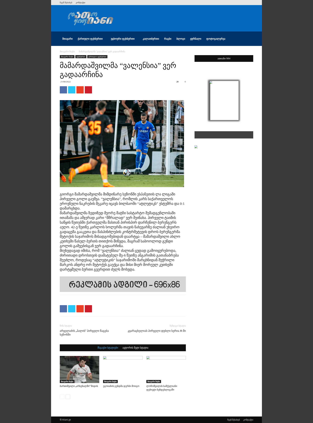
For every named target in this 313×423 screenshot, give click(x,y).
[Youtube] (250, 2)
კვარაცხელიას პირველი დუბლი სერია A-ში (157, 330)
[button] (249, 39)
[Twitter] (232, 2)
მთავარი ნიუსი (67, 51)
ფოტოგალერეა (215, 38)
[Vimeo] (238, 2)
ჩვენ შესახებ (66, 2)
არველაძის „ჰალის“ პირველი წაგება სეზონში (84, 332)
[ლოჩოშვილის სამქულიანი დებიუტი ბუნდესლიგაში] (166, 369)
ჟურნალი (195, 38)
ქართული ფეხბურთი (90, 38)
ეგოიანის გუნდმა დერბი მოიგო (121, 386)
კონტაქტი (80, 2)
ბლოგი (180, 38)
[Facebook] (226, 2)
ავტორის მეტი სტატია (135, 348)
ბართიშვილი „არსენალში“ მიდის (79, 386)
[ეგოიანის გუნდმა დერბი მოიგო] (123, 369)
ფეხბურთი (80, 56)
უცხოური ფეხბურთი (123, 38)
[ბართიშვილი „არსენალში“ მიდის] (79, 369)
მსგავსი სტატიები (107, 348)
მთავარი (67, 38)
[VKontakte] (244, 2)
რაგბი (167, 38)
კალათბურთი (151, 38)
